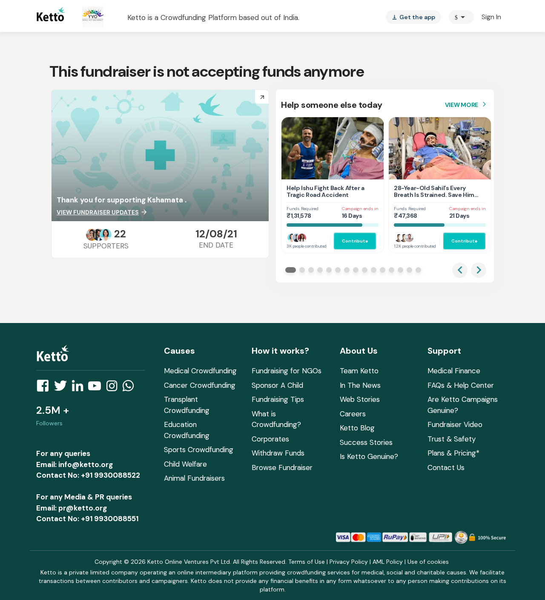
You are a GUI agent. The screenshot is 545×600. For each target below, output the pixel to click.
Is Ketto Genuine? (369, 456)
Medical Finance (453, 370)
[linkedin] (80, 388)
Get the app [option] (413, 17)
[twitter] (63, 388)
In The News (360, 385)
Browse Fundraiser (282, 467)
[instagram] (114, 388)
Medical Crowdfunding (200, 370)
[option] (461, 17)
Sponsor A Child (277, 385)
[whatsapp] (131, 388)
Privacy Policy (349, 561)
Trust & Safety (451, 439)
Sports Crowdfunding (198, 449)
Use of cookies (428, 561)
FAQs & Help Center (460, 385)
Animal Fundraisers (194, 478)
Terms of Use (307, 561)
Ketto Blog (357, 428)
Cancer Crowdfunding (199, 385)
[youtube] (97, 388)
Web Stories (360, 399)
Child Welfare (185, 464)
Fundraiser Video (454, 424)
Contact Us (446, 467)
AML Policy (387, 561)
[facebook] (45, 388)
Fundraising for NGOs (286, 370)
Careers (353, 413)
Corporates (270, 439)
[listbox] (413, 17)
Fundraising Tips (278, 399)
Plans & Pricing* (453, 453)
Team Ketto (359, 370)
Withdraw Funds (278, 453)
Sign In (491, 16)
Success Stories (366, 442)
